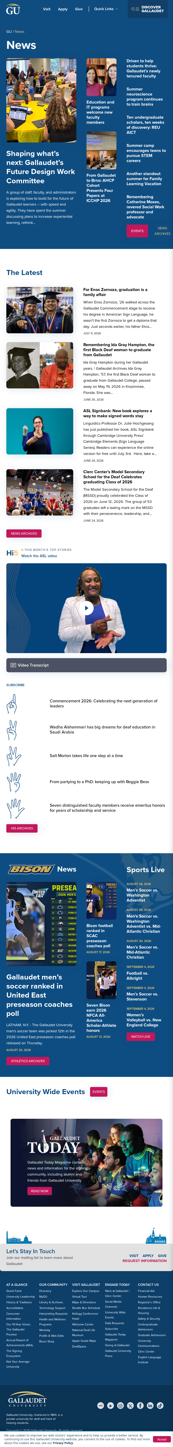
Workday (44, 1330)
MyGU (43, 1296)
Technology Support (52, 1308)
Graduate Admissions (152, 1335)
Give (79, 9)
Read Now (39, 1191)
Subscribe (111, 1329)
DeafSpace (79, 1346)
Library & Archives (51, 1302)
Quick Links (104, 9)
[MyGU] (100, 1405)
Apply (63, 9)
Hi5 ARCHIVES (22, 828)
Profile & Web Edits (51, 1336)
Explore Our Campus (85, 1291)
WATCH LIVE (143, 1037)
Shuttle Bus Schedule (86, 1308)
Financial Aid (146, 1291)
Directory (45, 1291)
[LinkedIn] (150, 1405)
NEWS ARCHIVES (162, 231)
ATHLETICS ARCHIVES (28, 1061)
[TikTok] (160, 1405)
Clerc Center (146, 1351)
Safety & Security (149, 1319)
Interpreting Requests (53, 1313)
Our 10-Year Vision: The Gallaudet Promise (18, 1329)
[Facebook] (140, 1405)
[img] (101, 77)
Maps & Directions (84, 1302)
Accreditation (14, 1308)
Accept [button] (161, 1439)
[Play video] (86, 608)
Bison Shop (46, 1341)
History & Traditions (19, 1302)
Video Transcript (33, 665)
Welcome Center (83, 1324)
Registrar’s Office (149, 1302)
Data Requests (114, 1323)
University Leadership (20, 1296)
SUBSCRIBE (15, 685)
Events (99, 1091)
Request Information (145, 1261)
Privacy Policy (63, 1443)
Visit (46, 9)
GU (9, 31)
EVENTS (137, 231)
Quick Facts (14, 1291)
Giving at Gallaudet (117, 1345)
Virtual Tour (79, 1296)
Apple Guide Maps (84, 1341)
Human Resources (150, 1296)
